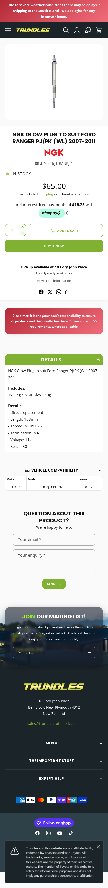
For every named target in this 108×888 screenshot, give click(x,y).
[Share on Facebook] (41, 292)
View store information (54, 280)
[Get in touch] (87, 30)
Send (51, 584)
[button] (8, 30)
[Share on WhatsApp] (59, 292)
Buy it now (54, 246)
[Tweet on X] (50, 292)
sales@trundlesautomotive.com (53, 723)
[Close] (98, 847)
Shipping (46, 194)
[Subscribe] (89, 653)
